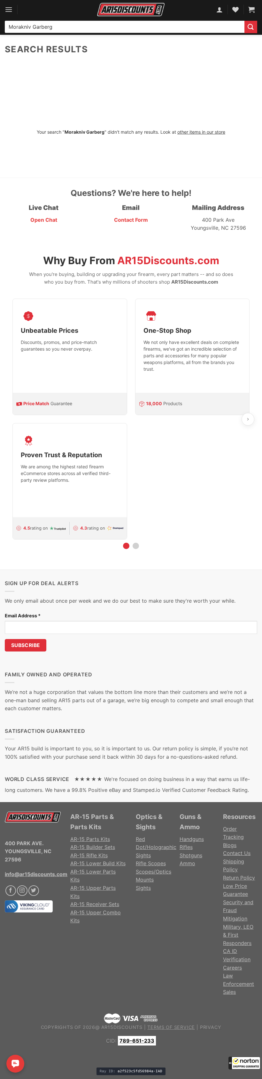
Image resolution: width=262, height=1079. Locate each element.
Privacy (210, 1027)
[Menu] (8, 9)
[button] (244, 1063)
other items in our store (201, 132)
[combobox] (124, 27)
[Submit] (250, 27)
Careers (232, 967)
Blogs (229, 845)
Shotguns (191, 855)
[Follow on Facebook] (10, 890)
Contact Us (236, 853)
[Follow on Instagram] (22, 890)
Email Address (23, 615)
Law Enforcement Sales (238, 983)
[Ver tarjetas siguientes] (248, 419)
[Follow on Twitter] (33, 890)
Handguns (192, 839)
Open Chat (43, 220)
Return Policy (239, 877)
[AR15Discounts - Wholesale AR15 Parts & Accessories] (131, 9)
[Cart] (251, 10)
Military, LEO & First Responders (238, 935)
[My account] (219, 10)
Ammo (187, 863)
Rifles (186, 847)
